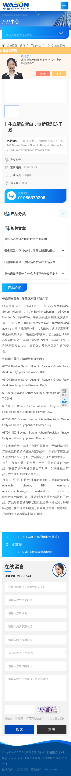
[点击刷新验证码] (48, 709)
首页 (22, 45)
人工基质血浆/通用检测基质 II (40, 536)
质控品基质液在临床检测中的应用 (25, 239)
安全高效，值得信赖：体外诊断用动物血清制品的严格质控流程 (35, 250)
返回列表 (17, 544)
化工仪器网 (22, 769)
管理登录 (36, 769)
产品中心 (35, 45)
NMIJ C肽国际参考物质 (37, 552)
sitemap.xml (51, 769)
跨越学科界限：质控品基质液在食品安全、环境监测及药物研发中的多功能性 (35, 262)
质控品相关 (58, 45)
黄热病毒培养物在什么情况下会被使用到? (30, 273)
